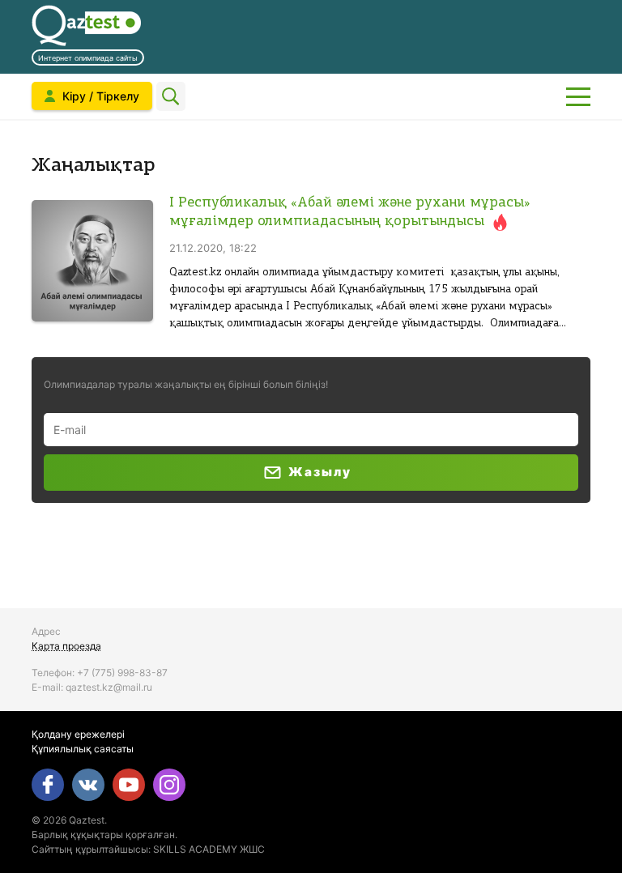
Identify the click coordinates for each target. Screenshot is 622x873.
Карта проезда (66, 646)
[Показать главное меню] (578, 96)
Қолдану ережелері (78, 734)
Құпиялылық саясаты (83, 749)
